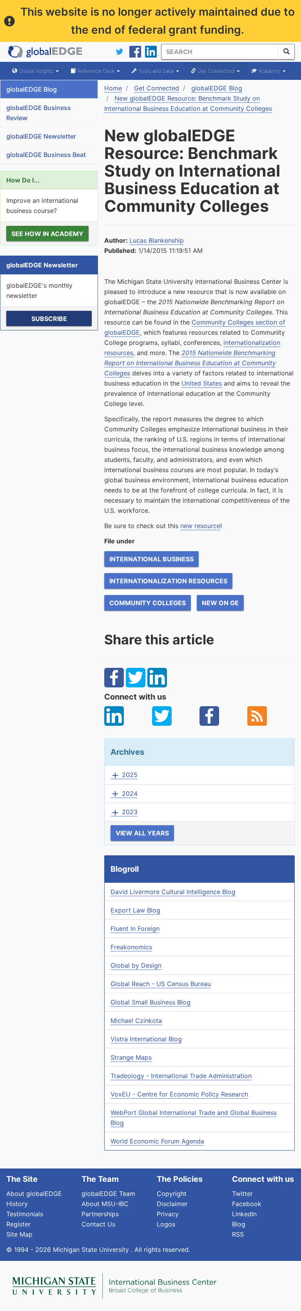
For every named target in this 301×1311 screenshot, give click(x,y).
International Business (151, 559)
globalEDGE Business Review (38, 113)
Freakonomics (131, 947)
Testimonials (24, 1214)
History (17, 1204)
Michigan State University (92, 1249)
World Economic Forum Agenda (157, 1141)
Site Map (19, 1234)
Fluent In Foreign (135, 928)
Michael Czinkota (136, 1020)
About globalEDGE (34, 1193)
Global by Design (136, 965)
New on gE (220, 603)
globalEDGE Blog (31, 89)
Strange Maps (131, 1057)
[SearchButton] (286, 52)
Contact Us (98, 1224)
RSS (238, 1234)
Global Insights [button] (36, 71)
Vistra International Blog (146, 1039)
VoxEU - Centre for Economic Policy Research (179, 1094)
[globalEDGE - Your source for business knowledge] (45, 51)
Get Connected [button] (216, 71)
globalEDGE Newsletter (41, 136)
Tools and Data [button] (156, 71)
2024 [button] (124, 794)
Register (18, 1224)
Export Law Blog (135, 910)
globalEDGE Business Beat (46, 155)
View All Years (142, 833)
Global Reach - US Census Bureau (161, 984)
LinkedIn (244, 1214)
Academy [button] (269, 71)
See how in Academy (47, 234)
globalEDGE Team (108, 1193)
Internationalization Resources (168, 581)
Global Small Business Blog (150, 1002)
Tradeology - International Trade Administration (181, 1076)
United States (201, 383)
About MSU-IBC (105, 1204)
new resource (200, 526)
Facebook (246, 1204)
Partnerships (100, 1214)
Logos (166, 1224)
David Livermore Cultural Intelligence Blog (173, 892)
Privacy (168, 1214)
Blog (238, 1224)
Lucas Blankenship (156, 240)
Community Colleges (147, 603)
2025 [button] (124, 775)
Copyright (172, 1193)
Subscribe (49, 319)
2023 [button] (124, 812)
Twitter (242, 1193)
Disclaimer (172, 1204)
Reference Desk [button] (96, 71)
